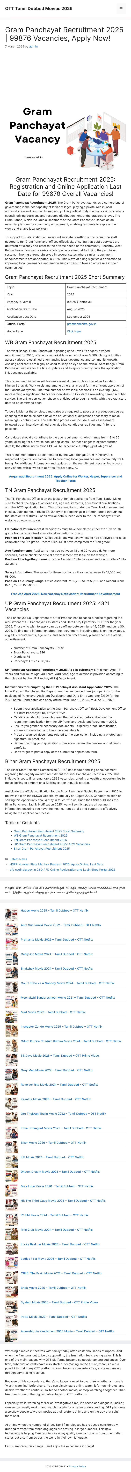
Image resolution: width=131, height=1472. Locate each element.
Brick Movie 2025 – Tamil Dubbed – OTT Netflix (53, 1287)
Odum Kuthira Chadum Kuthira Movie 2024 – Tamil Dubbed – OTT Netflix (71, 1041)
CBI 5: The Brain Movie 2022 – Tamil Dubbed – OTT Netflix (61, 1273)
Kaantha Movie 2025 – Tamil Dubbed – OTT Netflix (56, 1099)
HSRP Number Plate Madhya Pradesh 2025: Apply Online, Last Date (56, 864)
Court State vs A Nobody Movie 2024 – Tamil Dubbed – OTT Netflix (67, 983)
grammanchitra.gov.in (82, 324)
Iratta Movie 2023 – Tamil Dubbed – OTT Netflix (54, 1316)
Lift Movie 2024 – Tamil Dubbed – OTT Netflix (52, 1157)
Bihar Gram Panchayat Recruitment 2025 (42, 848)
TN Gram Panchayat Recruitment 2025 (40, 840)
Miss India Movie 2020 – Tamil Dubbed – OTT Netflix (57, 1186)
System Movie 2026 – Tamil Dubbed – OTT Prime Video (59, 1302)
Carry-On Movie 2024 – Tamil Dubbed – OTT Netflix (57, 954)
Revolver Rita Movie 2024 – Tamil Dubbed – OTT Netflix (59, 1084)
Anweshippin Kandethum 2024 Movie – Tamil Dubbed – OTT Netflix (67, 1331)
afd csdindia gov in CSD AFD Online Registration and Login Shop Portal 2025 (62, 869)
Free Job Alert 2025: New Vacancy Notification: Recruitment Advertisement (65, 594)
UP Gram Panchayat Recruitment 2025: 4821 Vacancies (52, 844)
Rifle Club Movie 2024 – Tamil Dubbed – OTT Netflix (57, 1229)
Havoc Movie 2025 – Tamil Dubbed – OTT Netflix (54, 910)
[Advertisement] (65, 73)
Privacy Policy (77, 1466)
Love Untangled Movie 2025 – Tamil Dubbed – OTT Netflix (61, 1128)
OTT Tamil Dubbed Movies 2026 (39, 8)
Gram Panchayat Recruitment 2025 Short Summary (49, 831)
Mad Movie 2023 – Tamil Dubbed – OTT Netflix (53, 1012)
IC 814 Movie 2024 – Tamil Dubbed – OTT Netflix (54, 1215)
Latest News (18, 859)
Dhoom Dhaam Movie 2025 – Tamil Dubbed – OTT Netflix (60, 1171)
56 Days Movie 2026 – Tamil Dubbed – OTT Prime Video (60, 1055)
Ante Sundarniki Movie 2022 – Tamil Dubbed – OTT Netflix (61, 925)
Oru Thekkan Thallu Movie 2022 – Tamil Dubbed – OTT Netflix (63, 1113)
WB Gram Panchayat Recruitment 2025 (40, 835)
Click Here (74, 331)
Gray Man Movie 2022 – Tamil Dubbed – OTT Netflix (57, 1070)
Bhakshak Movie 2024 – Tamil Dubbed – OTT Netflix (57, 968)
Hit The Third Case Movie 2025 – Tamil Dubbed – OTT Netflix (63, 1200)
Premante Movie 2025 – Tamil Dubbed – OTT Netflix (57, 939)
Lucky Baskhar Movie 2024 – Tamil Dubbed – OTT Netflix (60, 1244)
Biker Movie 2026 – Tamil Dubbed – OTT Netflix (53, 1142)
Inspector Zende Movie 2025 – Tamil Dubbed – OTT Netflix (61, 1026)
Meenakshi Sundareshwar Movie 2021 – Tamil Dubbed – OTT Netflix (68, 997)
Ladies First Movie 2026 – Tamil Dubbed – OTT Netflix (58, 1258)
